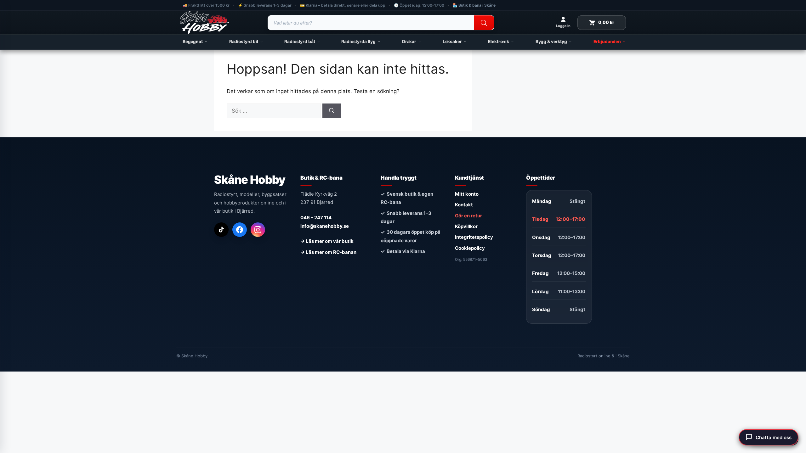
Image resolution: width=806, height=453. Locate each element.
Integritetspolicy (474, 237)
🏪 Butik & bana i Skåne (474, 5)
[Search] (484, 23)
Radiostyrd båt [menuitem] (299, 41)
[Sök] (331, 111)
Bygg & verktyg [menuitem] (551, 41)
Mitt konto (467, 194)
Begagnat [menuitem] (193, 41)
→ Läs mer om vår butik (327, 241)
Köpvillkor (466, 226)
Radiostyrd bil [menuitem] (243, 41)
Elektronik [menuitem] (498, 41)
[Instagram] (258, 229)
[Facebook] (239, 229)
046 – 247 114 (316, 218)
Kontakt (464, 205)
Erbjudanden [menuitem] (607, 41)
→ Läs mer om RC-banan (328, 252)
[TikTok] (221, 229)
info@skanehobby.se (324, 226)
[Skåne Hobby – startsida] (204, 22)
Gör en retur (468, 216)
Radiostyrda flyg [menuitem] (358, 41)
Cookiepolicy (470, 248)
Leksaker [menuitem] (452, 41)
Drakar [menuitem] (409, 41)
